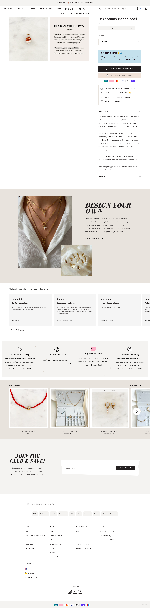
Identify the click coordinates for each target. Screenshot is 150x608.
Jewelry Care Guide (83, 548)
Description (103, 111)
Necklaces (29, 544)
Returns (78, 540)
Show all (133, 385)
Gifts (79, 514)
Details (101, 177)
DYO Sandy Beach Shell (79, 13)
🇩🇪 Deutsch (29, 573)
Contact (78, 532)
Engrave (87, 514)
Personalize (63, 514)
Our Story (54, 532)
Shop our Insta (56, 536)
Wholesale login (56, 544)
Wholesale (54, 540)
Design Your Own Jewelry (35, 536)
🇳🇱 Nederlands (31, 577)
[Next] (137, 411)
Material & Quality (82, 544)
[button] (141, 8)
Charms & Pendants (110, 514)
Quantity (101, 36)
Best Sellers (46, 8)
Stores (52, 553)
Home (63, 13)
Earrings (28, 540)
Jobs (52, 548)
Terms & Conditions (107, 532)
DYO (34, 514)
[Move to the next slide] (139, 290)
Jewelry (8, 8)
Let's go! (124, 468)
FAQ (76, 536)
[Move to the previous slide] (133, 290)
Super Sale (62, 3)
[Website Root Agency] (146, 604)
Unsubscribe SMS (107, 540)
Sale (59, 8)
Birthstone (43, 514)
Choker (96, 514)
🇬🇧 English (29, 569)
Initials (53, 514)
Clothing (21, 8)
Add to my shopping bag (121, 69)
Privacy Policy (105, 536)
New (33, 8)
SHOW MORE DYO (92, 238)
